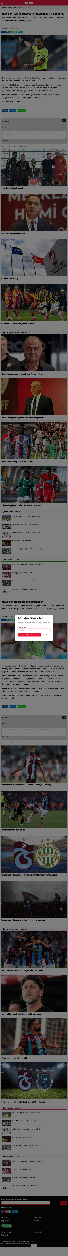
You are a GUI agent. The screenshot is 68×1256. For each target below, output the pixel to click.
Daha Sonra (46, 635)
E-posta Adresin (22, 627)
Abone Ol (29, 635)
